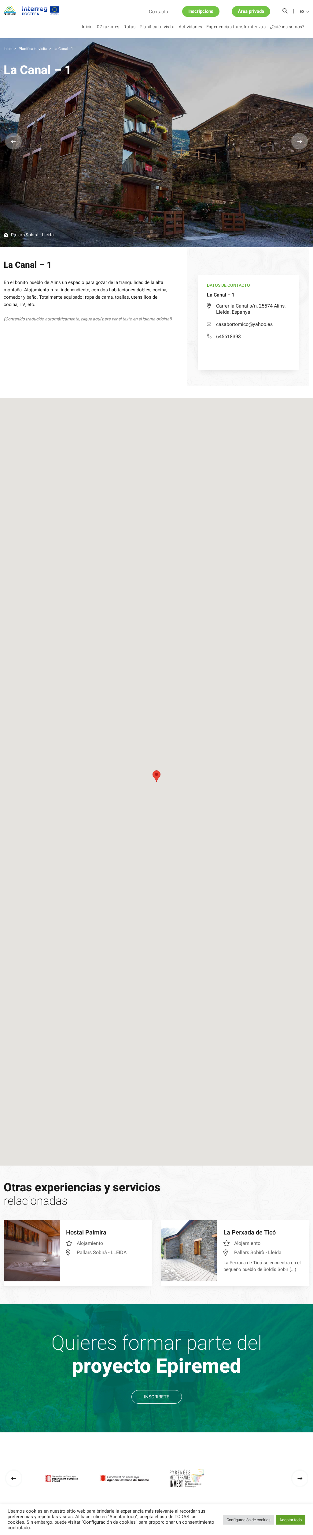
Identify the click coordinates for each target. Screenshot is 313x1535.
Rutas (129, 27)
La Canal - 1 (63, 48)
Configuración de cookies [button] (248, 1520)
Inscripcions (200, 11)
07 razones (108, 27)
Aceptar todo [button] (290, 1520)
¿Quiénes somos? (287, 27)
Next (299, 141)
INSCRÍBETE (156, 1396)
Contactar (159, 11)
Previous (13, 141)
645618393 (228, 337)
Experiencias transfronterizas (236, 27)
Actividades (190, 27)
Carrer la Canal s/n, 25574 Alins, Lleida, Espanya (250, 309)
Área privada (251, 11)
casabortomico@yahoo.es (244, 324)
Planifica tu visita (157, 27)
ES (302, 11)
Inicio (87, 27)
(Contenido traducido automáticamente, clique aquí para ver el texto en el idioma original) (88, 319)
